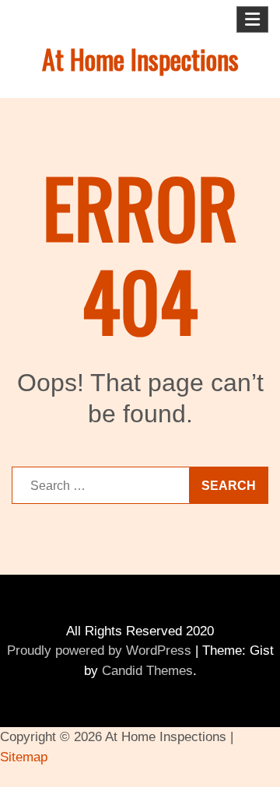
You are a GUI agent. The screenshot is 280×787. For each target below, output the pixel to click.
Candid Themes (147, 670)
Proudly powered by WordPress (99, 650)
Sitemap (23, 757)
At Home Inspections (140, 59)
